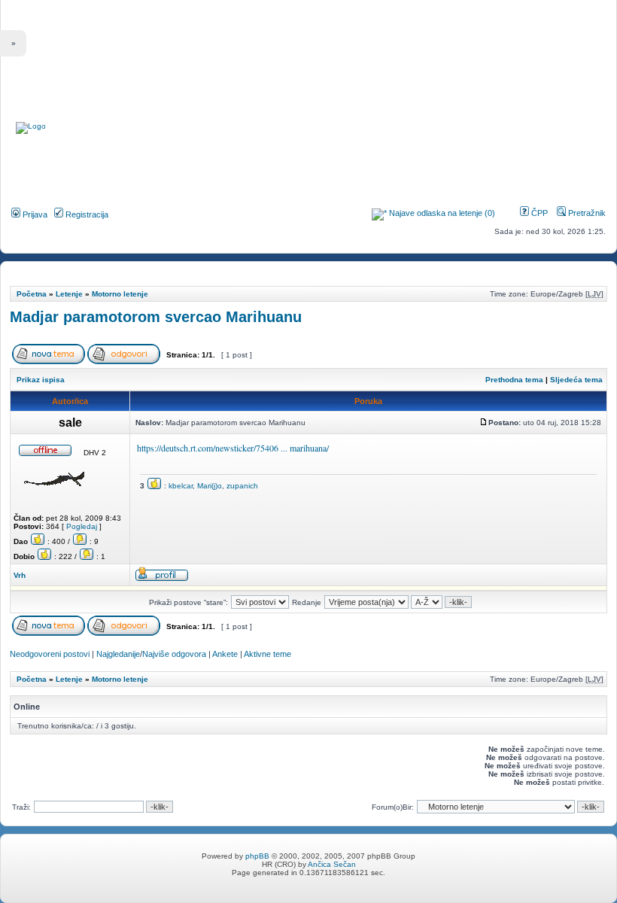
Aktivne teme (267, 653)
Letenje (69, 294)
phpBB (257, 856)
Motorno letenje (120, 294)
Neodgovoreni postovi (50, 653)
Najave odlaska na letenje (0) (442, 212)
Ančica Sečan (332, 864)
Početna (32, 294)
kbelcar (181, 486)
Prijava (33, 214)
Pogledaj (81, 526)
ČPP (538, 212)
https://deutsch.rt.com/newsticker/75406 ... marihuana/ (233, 448)
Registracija (85, 214)
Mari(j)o (209, 486)
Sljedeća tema (576, 379)
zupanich (242, 486)
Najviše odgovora (174, 653)
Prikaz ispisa (41, 379)
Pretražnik (586, 212)
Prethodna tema (514, 379)
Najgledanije (118, 653)
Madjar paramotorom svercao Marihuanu (156, 317)
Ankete (225, 653)
